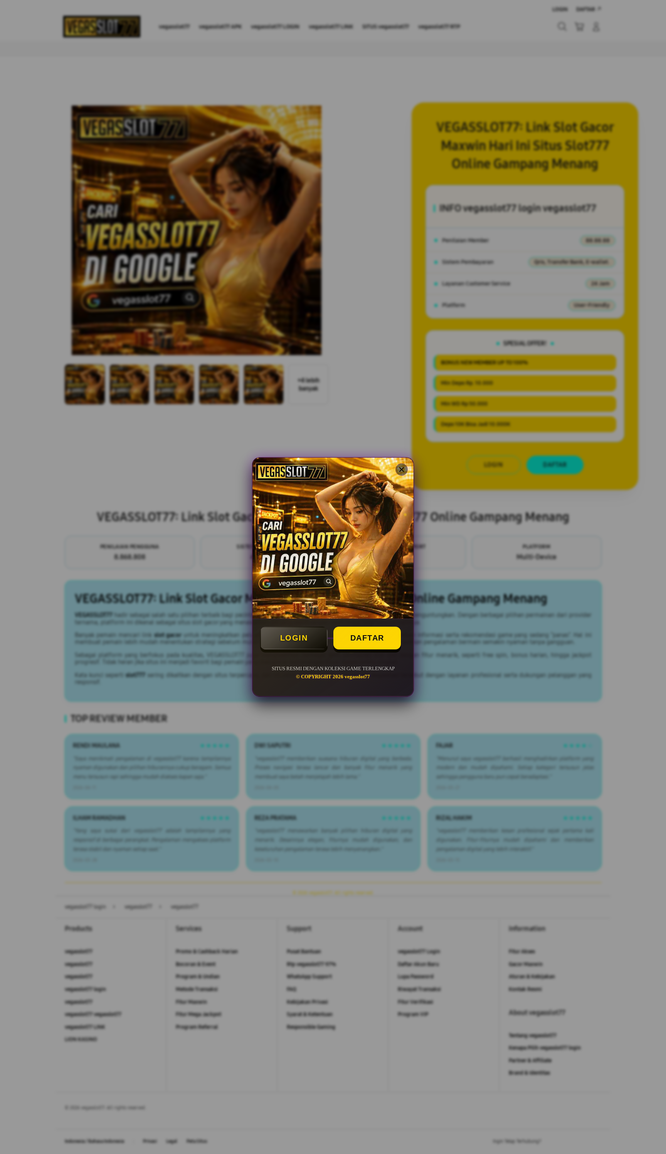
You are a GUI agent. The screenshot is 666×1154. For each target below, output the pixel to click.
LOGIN (294, 638)
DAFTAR (367, 638)
